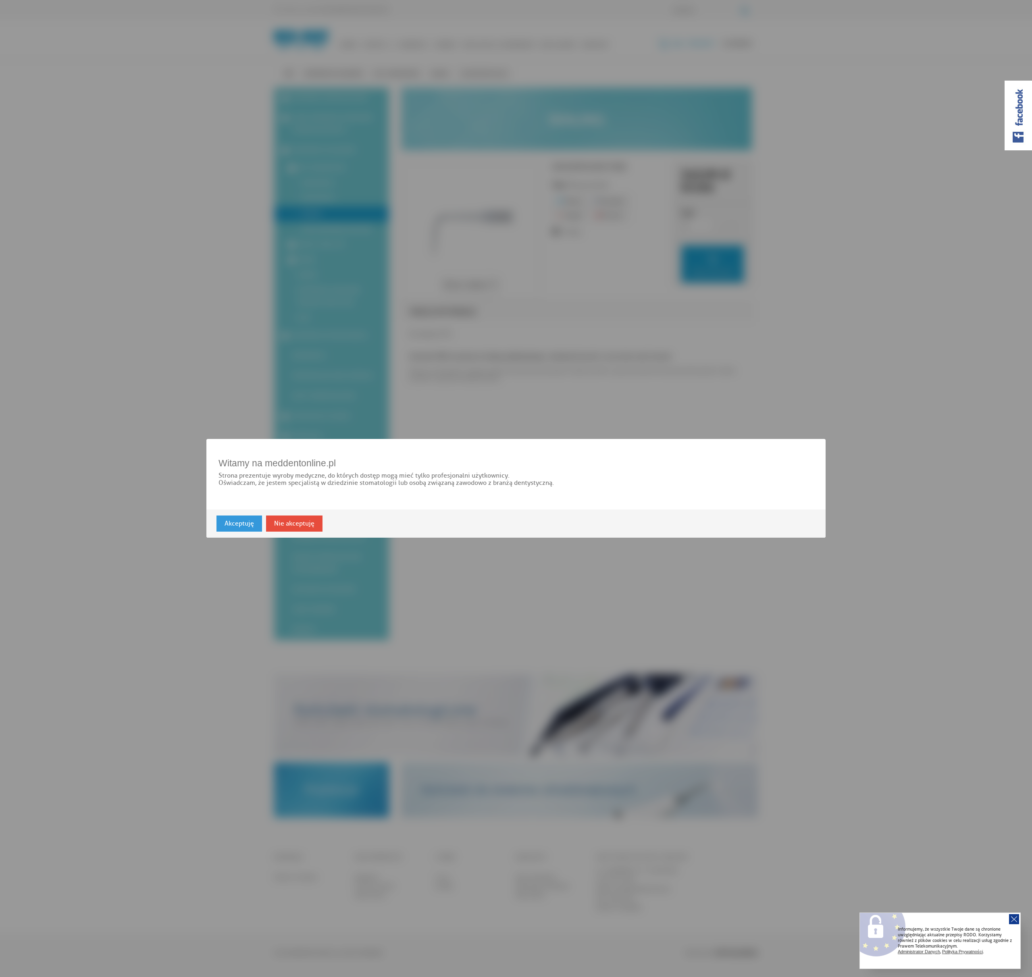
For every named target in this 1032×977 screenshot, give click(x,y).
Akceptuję (239, 524)
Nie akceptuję (294, 524)
